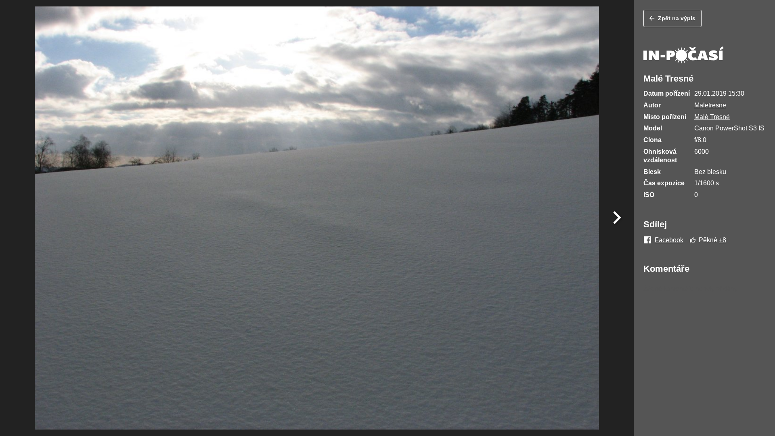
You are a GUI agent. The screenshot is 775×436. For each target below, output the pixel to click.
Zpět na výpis (676, 18)
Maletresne (710, 105)
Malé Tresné (712, 116)
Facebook (669, 240)
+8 (722, 240)
